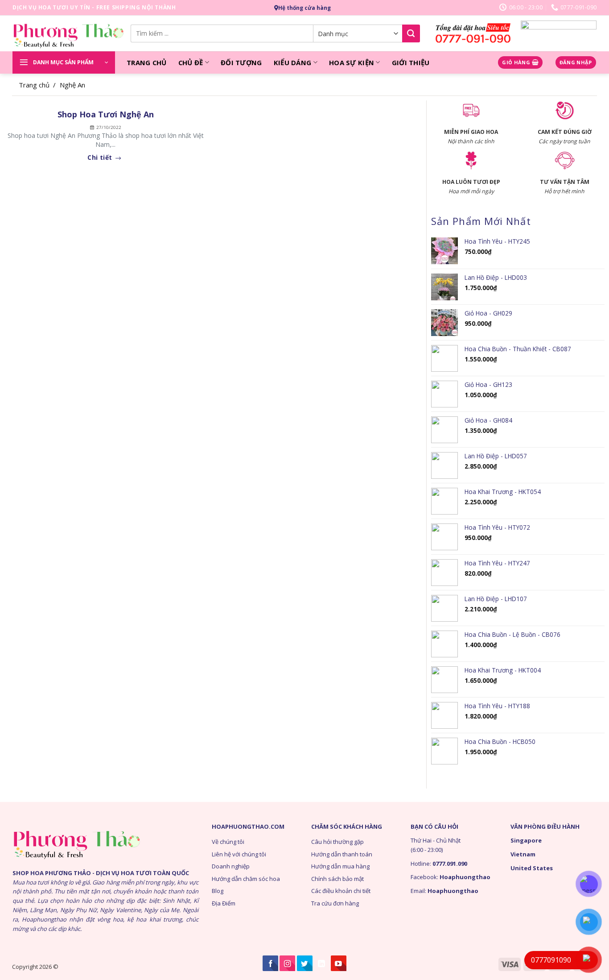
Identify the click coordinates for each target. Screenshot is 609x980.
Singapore (526, 840)
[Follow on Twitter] (305, 963)
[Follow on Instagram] (287, 963)
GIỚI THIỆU (411, 62)
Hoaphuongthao (465, 877)
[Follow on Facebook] (270, 963)
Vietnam (522, 854)
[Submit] (411, 33)
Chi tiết (100, 157)
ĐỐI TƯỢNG (241, 62)
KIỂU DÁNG (293, 62)
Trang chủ (34, 84)
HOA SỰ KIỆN (351, 62)
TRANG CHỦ (147, 62)
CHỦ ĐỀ (190, 62)
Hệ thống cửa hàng (304, 8)
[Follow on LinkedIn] (321, 963)
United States (531, 868)
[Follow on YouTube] (338, 963)
